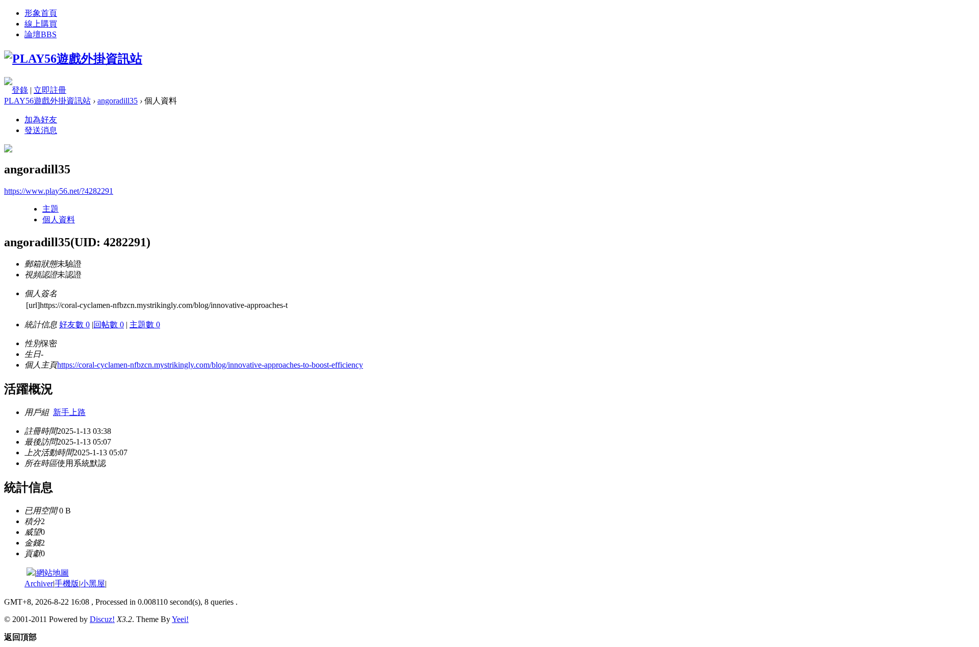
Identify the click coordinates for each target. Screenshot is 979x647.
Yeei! (180, 619)
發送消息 (40, 130)
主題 (50, 208)
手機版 (67, 583)
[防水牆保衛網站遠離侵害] (31, 572)
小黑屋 (93, 583)
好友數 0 (74, 324)
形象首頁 (40, 13)
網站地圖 (52, 572)
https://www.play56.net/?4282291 (58, 191)
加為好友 (40, 119)
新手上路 (69, 412)
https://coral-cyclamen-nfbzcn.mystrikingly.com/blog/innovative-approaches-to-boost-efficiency (210, 364)
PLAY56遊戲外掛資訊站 (47, 100)
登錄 (20, 90)
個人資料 (58, 219)
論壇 (40, 34)
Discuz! (102, 619)
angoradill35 (117, 100)
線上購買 (40, 23)
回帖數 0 (108, 324)
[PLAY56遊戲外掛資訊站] (73, 58)
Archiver (38, 583)
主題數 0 (145, 324)
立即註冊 (50, 90)
